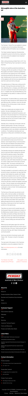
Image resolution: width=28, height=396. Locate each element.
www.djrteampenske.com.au (11, 247)
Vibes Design (23, 393)
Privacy (6, 393)
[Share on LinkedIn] (20, 254)
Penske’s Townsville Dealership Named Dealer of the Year (12, 349)
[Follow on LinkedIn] (16, 283)
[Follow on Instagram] (14, 283)
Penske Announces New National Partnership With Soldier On (13, 352)
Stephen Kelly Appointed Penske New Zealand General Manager (12, 346)
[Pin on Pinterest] (18, 254)
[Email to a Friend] (15, 254)
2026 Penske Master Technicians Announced (10, 337)
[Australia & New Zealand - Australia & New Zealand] (5, 2)
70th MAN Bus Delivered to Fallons (8, 339)
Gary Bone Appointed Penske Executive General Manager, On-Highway (13, 342)
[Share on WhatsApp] (7, 254)
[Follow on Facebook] (11, 283)
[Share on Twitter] (12, 254)
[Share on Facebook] (10, 254)
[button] (26, 2)
